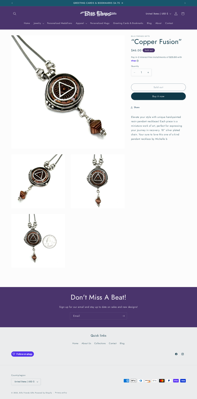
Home (75, 343)
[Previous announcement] (12, 3)
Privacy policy (61, 392)
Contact (113, 343)
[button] (14, 13)
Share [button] (137, 107)
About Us (86, 343)
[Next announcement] (185, 3)
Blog (122, 343)
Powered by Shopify (43, 393)
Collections (100, 343)
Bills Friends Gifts (26, 393)
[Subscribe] (123, 316)
